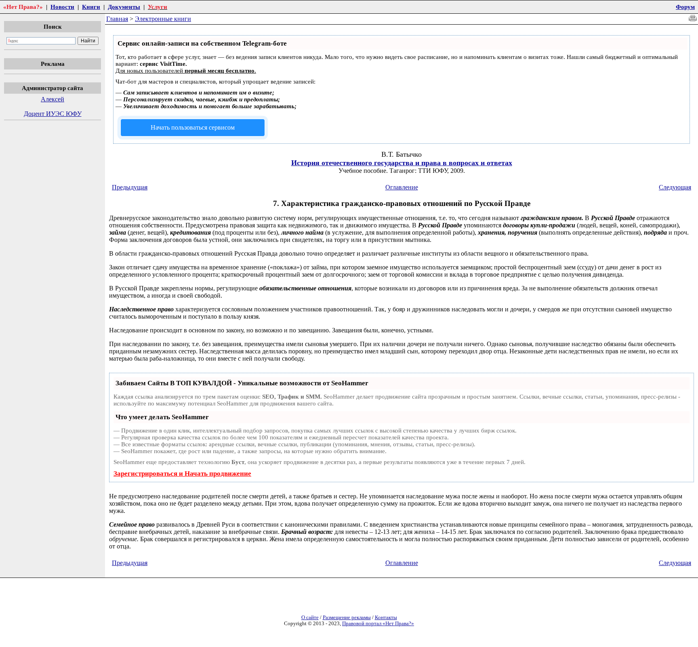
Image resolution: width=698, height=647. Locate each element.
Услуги (157, 6)
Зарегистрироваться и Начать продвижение (182, 473)
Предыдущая (129, 187)
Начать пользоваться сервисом (193, 127)
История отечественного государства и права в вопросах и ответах (401, 163)
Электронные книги (163, 18)
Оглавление (401, 187)
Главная (117, 18)
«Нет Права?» (23, 6)
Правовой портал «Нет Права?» (378, 623)
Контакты (386, 617)
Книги (91, 6)
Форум (685, 6)
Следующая (675, 187)
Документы (124, 6)
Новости (62, 6)
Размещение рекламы (347, 617)
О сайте (310, 617)
